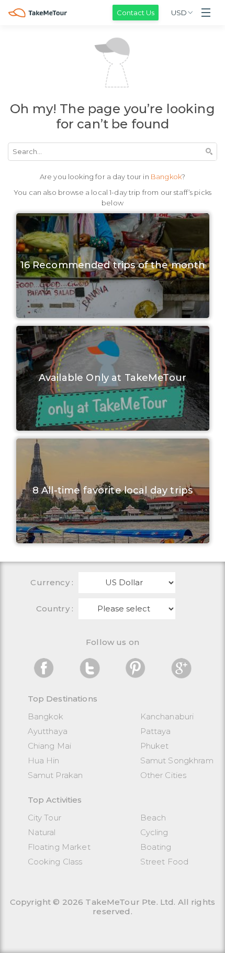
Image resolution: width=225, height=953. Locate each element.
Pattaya (155, 731)
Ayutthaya (48, 731)
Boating (156, 847)
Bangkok (46, 716)
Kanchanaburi (167, 716)
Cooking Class (55, 862)
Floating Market (59, 847)
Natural (42, 832)
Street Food (164, 862)
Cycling (154, 832)
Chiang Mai (50, 746)
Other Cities (163, 775)
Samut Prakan (55, 775)
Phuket (154, 746)
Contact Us (135, 12)
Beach (153, 818)
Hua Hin (44, 760)
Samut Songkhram (176, 760)
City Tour (44, 818)
